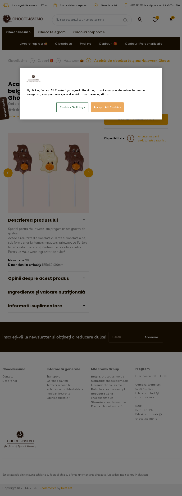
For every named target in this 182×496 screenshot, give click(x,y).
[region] (91, 93)
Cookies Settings (72, 107)
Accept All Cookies (107, 107)
